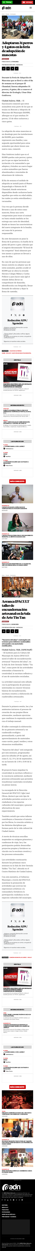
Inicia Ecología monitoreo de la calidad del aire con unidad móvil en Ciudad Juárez (16, 564)
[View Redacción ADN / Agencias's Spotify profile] (23, 315)
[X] (12, 68)
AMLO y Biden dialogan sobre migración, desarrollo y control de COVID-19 (16, 422)
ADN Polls (6, 382)
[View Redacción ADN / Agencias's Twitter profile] (15, 315)
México (5, 420)
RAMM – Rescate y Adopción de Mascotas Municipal (16, 353)
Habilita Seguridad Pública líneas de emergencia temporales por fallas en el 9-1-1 (17, 412)
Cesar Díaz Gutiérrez (15, 351)
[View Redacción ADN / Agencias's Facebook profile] (11, 315)
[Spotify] (14, 1200)
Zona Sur (6, 408)
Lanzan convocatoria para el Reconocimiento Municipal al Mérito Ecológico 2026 (17, 536)
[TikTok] (16, 1200)
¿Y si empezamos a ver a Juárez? (14, 446)
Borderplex (13, 14)
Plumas (5, 445)
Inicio (3, 14)
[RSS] (11, 1200)
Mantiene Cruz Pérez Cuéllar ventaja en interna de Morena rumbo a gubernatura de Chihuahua (17, 385)
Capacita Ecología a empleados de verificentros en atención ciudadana (14, 507)
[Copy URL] (16, 68)
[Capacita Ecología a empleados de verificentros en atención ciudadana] (17, 494)
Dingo (5, 454)
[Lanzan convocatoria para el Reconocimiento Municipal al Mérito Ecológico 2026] (17, 522)
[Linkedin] (8, 1200)
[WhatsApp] (4, 68)
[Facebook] (8, 68)
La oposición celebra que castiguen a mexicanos (16, 462)
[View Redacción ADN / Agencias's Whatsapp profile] (19, 315)
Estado (7, 14)
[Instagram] (5, 1200)
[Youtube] (22, 1200)
